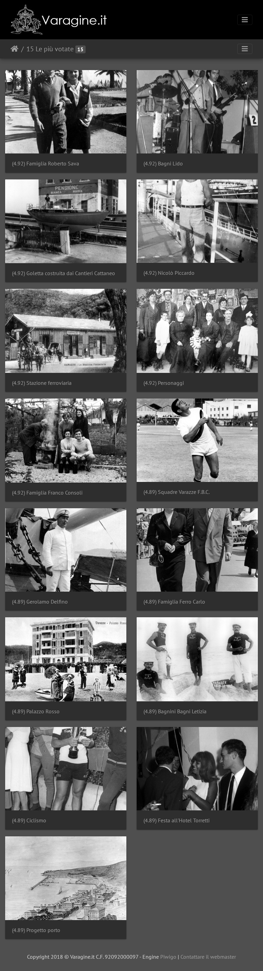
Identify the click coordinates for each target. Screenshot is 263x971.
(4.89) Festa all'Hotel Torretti (176, 820)
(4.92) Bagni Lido (163, 163)
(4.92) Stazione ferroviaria (42, 383)
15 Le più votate (50, 48)
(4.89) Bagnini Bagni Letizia (174, 711)
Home (14, 49)
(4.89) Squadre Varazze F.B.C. (176, 492)
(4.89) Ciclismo (29, 820)
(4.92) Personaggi (163, 383)
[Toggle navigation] (244, 20)
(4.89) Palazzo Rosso (36, 711)
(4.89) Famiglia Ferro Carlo (174, 601)
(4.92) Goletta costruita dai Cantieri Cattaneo (63, 273)
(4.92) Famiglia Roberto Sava (45, 163)
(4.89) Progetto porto (36, 930)
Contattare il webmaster (208, 956)
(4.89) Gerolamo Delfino (40, 601)
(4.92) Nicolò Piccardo (169, 273)
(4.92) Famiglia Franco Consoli (47, 492)
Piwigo (168, 956)
